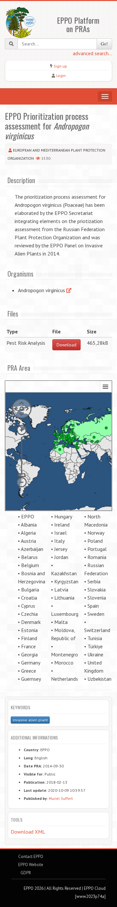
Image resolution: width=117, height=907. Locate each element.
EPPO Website (30, 864)
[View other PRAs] (69, 290)
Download (66, 345)
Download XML (28, 831)
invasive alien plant (30, 719)
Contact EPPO (30, 856)
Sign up (60, 66)
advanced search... (92, 53)
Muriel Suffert (61, 798)
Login (61, 75)
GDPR (25, 873)
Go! (104, 44)
